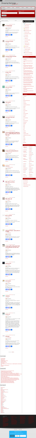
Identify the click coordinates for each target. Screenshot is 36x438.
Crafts (30, 151)
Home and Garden (10, 57)
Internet (2, 398)
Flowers (30, 155)
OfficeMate (7, 336)
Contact (23, 7)
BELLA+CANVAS (8, 215)
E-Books (24, 106)
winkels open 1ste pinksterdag (28, 52)
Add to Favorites (9, 153)
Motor (24, 126)
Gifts (8, 136)
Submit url (8, 7)
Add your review (11, 24)
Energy (2, 393)
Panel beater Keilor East (9, 117)
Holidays (24, 161)
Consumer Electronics (10, 167)
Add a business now (29, 21)
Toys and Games (31, 172)
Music (30, 163)
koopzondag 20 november (28, 33)
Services (2, 406)
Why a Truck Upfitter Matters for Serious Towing (6, 372)
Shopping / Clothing (25, 133)
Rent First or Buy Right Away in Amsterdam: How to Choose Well (8, 380)
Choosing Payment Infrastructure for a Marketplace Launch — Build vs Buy (10, 373)
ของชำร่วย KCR (8, 263)
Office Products (9, 337)
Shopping (24, 132)
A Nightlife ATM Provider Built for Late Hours (6, 371)
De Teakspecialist (8, 25)
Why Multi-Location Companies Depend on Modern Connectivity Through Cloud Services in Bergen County (28, 74)
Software (30, 169)
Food (8, 88)
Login (31, 7)
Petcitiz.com (7, 314)
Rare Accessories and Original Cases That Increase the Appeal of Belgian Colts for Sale (28, 68)
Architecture (2, 387)
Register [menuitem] (4, 0)
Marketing (2, 402)
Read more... (6, 36)
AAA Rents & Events (9, 41)
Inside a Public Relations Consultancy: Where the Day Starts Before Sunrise (10, 378)
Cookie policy (20, 429)
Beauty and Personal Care (4, 389)
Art (23, 97)
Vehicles (9, 118)
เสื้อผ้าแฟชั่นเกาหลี (8, 198)
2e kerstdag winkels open (28, 24)
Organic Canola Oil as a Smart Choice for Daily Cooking (7, 382)
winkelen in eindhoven (27, 49)
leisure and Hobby (3, 400)
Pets (8, 297)
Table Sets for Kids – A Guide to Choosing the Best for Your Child (31, 419)
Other (8, 42)
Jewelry (24, 163)
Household (2, 397)
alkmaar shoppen (27, 25)
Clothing (9, 183)
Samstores (2, 366)
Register (27, 7)
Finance (2, 394)
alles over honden (8, 87)
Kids (24, 119)
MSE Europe (26, 38)
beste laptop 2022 (27, 27)
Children (9, 282)
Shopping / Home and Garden (4, 408)
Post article (3, 9)
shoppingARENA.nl (27, 44)
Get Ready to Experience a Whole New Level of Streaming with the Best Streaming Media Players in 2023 (14, 421)
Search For (4, 11)
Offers (1, 404)
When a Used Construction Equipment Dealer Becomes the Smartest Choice (10, 379)
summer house (26, 46)
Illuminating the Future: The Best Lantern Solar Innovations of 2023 (22, 417)
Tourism (24, 139)
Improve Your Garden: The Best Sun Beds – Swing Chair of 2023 (22, 421)
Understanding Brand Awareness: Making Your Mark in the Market (5, 419)
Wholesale (2, 412)
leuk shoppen (26, 35)
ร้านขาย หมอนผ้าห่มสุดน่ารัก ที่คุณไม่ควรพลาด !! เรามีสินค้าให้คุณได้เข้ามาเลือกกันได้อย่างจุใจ (12, 133)
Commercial (2, 391)
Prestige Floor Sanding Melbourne (11, 150)
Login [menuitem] (1, 0)
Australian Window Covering (10, 56)
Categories (3, 7)
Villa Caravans (8, 102)
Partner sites (17, 7)
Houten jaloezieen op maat (28, 30)
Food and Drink (3, 395)
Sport (1, 409)
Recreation (24, 169)
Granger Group (8, 72)
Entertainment (31, 154)
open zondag (26, 41)
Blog (13, 7)
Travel (8, 103)
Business (2, 390)
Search (4, 15)
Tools (24, 172)
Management (2, 401)
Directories (24, 154)
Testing (2, 410)
